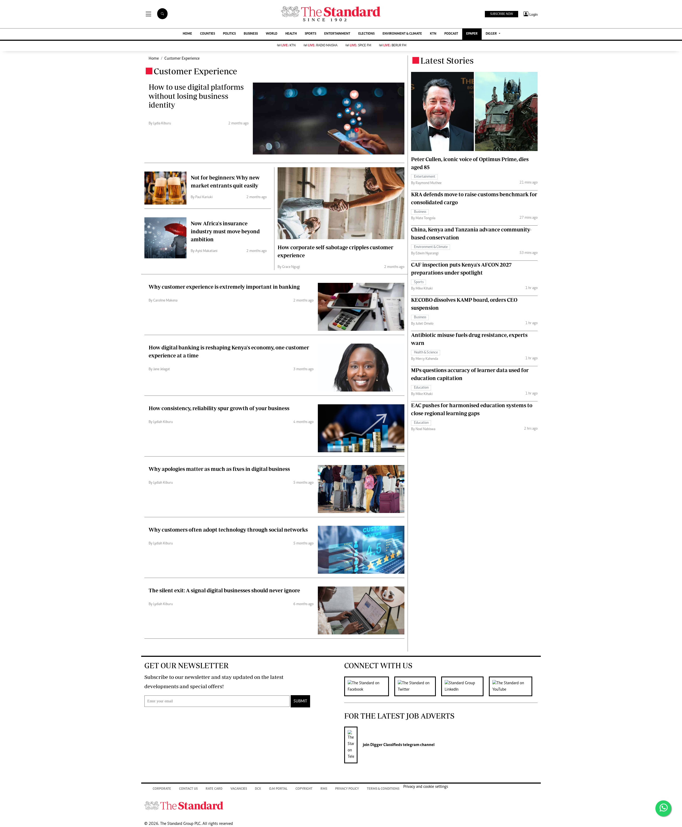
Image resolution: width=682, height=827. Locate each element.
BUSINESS (251, 34)
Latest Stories (447, 60)
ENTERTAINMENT (337, 34)
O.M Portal (278, 789)
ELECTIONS (366, 34)
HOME (187, 34)
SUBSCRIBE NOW (501, 14)
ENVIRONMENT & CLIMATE (402, 34)
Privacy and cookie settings (425, 787)
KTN (433, 34)
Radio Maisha (323, 45)
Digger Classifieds (386, 745)
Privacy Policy (347, 789)
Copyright (303, 789)
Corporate (162, 789)
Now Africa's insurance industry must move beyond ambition (225, 231)
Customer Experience (182, 58)
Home (154, 58)
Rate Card (214, 789)
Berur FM (394, 45)
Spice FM (360, 45)
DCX (258, 789)
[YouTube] (513, 686)
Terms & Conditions (383, 789)
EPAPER (472, 34)
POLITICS (229, 34)
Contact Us (188, 789)
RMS (323, 789)
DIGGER (492, 34)
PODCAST (451, 34)
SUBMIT (300, 701)
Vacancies (238, 789)
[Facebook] (369, 686)
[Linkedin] (465, 686)
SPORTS (310, 34)
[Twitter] (417, 686)
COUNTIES (207, 34)
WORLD (271, 34)
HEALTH (291, 34)
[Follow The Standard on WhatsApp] (663, 808)
